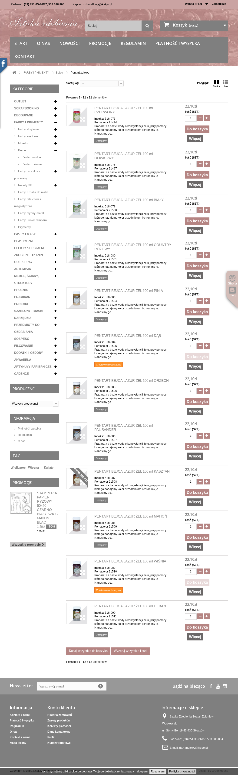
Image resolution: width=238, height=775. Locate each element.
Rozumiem (158, 771)
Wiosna (33, 467)
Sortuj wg (72, 83)
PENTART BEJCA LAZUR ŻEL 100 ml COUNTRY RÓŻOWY (132, 247)
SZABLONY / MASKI (28, 311)
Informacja (24, 418)
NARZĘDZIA (22, 318)
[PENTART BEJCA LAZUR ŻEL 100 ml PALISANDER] (77, 433)
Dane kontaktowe (58, 731)
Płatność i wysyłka (177, 43)
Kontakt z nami (20, 715)
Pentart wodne (31, 157)
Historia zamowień (59, 715)
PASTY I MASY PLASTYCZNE (25, 237)
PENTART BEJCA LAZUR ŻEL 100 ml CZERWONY (123, 110)
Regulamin (133, 43)
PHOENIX (21, 290)
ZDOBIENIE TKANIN (28, 255)
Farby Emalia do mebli (32, 192)
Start (21, 43)
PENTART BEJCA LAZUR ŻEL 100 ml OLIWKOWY (123, 156)
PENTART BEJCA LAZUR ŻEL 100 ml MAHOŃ (130, 516)
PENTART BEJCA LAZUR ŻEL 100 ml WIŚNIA (130, 561)
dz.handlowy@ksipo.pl (97, 4)
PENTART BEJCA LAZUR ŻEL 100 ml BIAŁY (129, 200)
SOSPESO (21, 339)
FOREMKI (21, 304)
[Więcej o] (41, 466)
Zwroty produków (58, 720)
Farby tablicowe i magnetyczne (27, 202)
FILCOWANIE (23, 346)
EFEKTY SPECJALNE (29, 248)
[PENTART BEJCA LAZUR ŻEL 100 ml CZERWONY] (77, 115)
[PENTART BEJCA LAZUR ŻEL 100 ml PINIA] (77, 298)
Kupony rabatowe (59, 743)
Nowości (69, 43)
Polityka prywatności (182, 771)
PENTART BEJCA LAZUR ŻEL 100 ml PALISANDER (123, 427)
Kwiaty (48, 467)
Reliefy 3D (24, 185)
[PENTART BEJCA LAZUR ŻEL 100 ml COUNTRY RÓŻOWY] (77, 252)
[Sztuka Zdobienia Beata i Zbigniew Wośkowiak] (44, 20)
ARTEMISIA (22, 269)
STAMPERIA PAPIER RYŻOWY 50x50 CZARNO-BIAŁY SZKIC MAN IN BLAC (47, 507)
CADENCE (21, 374)
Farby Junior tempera (32, 220)
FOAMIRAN (22, 297)
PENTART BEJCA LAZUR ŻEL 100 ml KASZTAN (132, 471)
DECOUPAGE (23, 115)
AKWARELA (22, 360)
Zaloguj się (219, 4)
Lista (225, 86)
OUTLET (20, 101)
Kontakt (24, 56)
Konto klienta (61, 707)
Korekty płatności (59, 726)
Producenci (24, 388)
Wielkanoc (18, 467)
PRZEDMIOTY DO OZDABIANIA (27, 328)
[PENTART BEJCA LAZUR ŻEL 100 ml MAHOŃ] (77, 523)
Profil (50, 737)
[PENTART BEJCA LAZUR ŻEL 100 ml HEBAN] (77, 613)
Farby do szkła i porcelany (27, 174)
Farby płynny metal (30, 213)
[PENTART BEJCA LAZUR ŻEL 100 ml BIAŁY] (77, 207)
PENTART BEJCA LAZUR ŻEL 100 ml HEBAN (130, 606)
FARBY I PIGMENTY (28, 122)
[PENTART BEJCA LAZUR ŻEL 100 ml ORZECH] (77, 388)
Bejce (21, 150)
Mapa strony (18, 743)
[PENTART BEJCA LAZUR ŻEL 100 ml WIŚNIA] (77, 568)
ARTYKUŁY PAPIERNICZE (33, 367)
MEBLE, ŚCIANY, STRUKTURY (26, 279)
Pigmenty (24, 227)
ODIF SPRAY (23, 262)
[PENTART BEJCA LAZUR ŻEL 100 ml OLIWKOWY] (77, 161)
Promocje (100, 43)
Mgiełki (22, 143)
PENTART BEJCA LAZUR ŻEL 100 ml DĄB (127, 336)
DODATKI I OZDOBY (28, 353)
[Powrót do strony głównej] (14, 73)
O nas (43, 43)
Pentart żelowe (31, 164)
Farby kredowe (27, 136)
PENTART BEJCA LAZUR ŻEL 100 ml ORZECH (131, 380)
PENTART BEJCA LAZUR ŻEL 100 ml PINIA (128, 291)
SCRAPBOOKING (26, 108)
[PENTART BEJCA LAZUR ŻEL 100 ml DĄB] (77, 343)
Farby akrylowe (28, 129)
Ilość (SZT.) (192, 111)
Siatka (216, 86)
